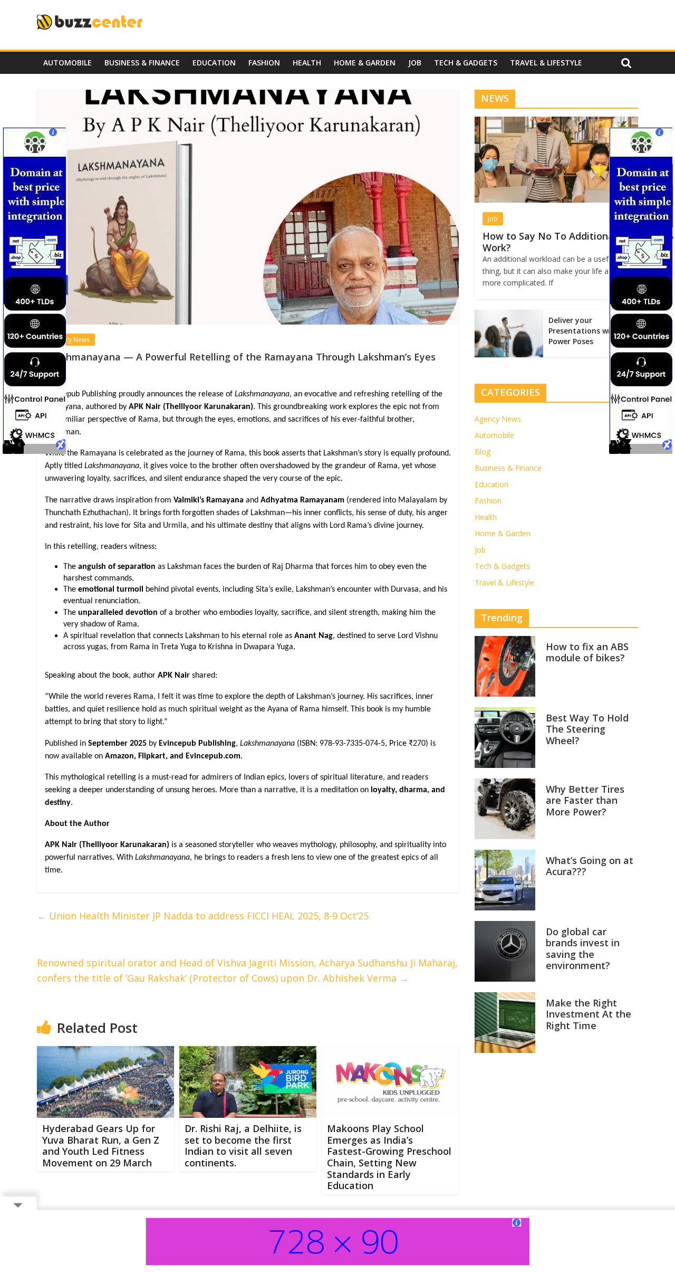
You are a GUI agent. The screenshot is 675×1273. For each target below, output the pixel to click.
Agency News (70, 339)
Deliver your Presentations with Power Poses (583, 330)
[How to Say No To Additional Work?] (556, 122)
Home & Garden (365, 63)
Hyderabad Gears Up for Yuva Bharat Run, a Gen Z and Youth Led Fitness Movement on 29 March (100, 1145)
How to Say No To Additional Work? (549, 242)
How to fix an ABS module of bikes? (587, 652)
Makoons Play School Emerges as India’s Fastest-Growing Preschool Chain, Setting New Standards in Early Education (389, 1157)
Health (307, 63)
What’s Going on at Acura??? (589, 866)
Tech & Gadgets (465, 63)
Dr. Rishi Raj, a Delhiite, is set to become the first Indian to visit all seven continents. (243, 1145)
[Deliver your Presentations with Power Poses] (509, 315)
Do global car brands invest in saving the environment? (583, 948)
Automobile (67, 63)
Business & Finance (142, 63)
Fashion (264, 63)
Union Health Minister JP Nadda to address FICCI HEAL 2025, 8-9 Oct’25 (203, 915)
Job (414, 63)
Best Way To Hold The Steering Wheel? (587, 729)
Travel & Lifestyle (546, 63)
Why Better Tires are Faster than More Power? (585, 800)
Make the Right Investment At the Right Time (588, 1014)
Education (214, 63)
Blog (482, 451)
